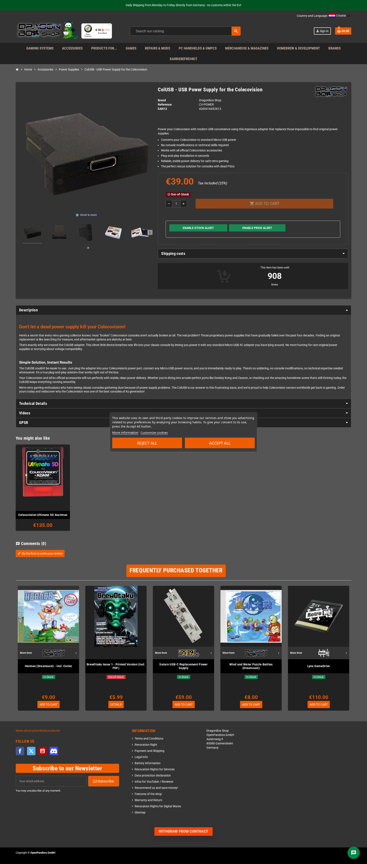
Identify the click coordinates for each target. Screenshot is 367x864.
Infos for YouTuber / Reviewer (154, 782)
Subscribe (105, 781)
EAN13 (162, 109)
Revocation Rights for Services (155, 769)
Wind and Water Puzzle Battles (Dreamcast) (250, 666)
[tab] (253, 253)
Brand (162, 100)
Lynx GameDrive (318, 666)
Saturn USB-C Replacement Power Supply (183, 666)
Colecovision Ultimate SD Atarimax (42, 515)
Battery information (148, 763)
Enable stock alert (198, 228)
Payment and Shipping (149, 751)
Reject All (147, 443)
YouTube (42, 751)
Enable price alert (257, 228)
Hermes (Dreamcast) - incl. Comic (48, 666)
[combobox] (185, 31)
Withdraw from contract (183, 831)
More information (125, 432)
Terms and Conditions (149, 738)
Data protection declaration (153, 775)
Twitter (31, 751)
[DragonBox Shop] (47, 31)
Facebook (20, 751)
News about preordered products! (38, 731)
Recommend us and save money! (156, 788)
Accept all (219, 443)
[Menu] (109, 25)
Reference (165, 104)
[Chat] (353, 853)
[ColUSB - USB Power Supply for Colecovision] (32, 233)
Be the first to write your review (40, 553)
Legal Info (141, 757)
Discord (53, 751)
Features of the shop (148, 794)
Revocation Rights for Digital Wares (158, 806)
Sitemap (140, 812)
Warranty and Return (148, 800)
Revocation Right (146, 745)
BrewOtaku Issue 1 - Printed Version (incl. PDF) (116, 666)
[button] (339, 16)
